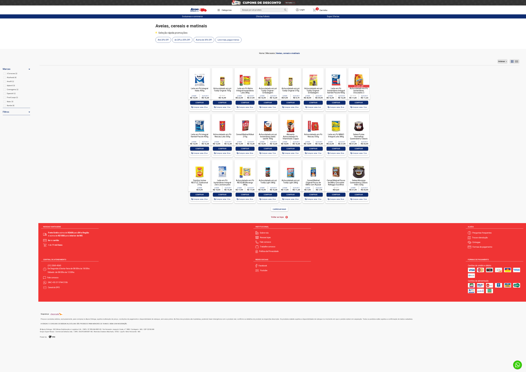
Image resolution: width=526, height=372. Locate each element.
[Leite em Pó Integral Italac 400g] (199, 74)
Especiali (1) (11, 93)
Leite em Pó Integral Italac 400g (199, 89)
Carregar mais (279, 209)
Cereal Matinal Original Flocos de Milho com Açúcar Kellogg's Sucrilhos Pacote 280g (313, 184)
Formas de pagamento (482, 247)
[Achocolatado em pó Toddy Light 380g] (267, 166)
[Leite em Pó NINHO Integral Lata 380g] (336, 120)
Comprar (199, 103)
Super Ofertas (333, 16)
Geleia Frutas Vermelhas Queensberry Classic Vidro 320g (359, 137)
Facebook (263, 266)
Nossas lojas (265, 237)
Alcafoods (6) (11, 77)
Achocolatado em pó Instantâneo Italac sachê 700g (268, 136)
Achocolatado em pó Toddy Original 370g (291, 89)
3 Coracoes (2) (12, 73)
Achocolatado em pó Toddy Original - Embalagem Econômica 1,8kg (313, 91)
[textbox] (264, 10)
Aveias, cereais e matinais (288, 53)
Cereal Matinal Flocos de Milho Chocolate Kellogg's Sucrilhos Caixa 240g (336, 183)
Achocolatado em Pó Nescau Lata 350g (222, 135)
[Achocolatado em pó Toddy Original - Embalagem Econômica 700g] (267, 74)
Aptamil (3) (11, 85)
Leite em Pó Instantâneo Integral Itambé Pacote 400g (336, 90)
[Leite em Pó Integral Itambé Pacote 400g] (199, 120)
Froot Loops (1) (12, 97)
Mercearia (270, 53)
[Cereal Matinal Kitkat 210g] (245, 120)
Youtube (263, 270)
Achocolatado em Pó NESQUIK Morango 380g (245, 182)
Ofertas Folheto (263, 16)
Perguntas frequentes (482, 233)
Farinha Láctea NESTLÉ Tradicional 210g (199, 182)
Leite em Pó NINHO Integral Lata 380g (336, 135)
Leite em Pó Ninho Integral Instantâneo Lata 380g (245, 90)
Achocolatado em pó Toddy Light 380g (268, 181)
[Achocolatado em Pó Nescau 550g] (313, 120)
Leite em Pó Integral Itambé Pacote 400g (199, 135)
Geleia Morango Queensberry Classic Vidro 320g (359, 182)
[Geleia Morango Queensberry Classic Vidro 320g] (358, 166)
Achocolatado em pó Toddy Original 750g (222, 89)
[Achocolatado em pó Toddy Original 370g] (290, 74)
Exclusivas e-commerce (192, 16)
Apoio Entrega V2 (261, 53)
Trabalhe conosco (267, 247)
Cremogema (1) (12, 89)
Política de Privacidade (269, 251)
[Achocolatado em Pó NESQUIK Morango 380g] (245, 166)
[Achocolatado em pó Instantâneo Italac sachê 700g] (267, 120)
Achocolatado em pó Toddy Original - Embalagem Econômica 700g (268, 91)
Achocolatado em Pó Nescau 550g (313, 135)
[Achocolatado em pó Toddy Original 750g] (222, 74)
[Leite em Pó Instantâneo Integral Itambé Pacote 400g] (336, 74)
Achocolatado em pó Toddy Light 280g (291, 181)
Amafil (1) (10, 81)
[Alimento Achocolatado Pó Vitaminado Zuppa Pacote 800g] (290, 120)
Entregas (476, 242)
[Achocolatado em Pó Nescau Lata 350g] (222, 120)
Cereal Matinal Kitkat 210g (245, 135)
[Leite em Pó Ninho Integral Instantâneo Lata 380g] (245, 74)
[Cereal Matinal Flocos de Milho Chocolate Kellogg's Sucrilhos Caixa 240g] (336, 166)
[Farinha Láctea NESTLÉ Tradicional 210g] (199, 166)
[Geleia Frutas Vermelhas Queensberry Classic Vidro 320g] (358, 120)
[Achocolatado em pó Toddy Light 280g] (290, 166)
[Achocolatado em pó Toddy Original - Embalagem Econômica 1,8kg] (313, 74)
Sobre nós (264, 233)
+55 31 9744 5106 (60, 282)
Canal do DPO (54, 287)
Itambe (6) (10, 105)
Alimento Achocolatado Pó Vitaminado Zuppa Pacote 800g (291, 137)
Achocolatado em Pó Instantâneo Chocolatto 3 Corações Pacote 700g (359, 92)
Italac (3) (10, 101)
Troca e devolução (480, 238)
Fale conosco (265, 242)
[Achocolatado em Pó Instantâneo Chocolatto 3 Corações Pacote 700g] (358, 74)
